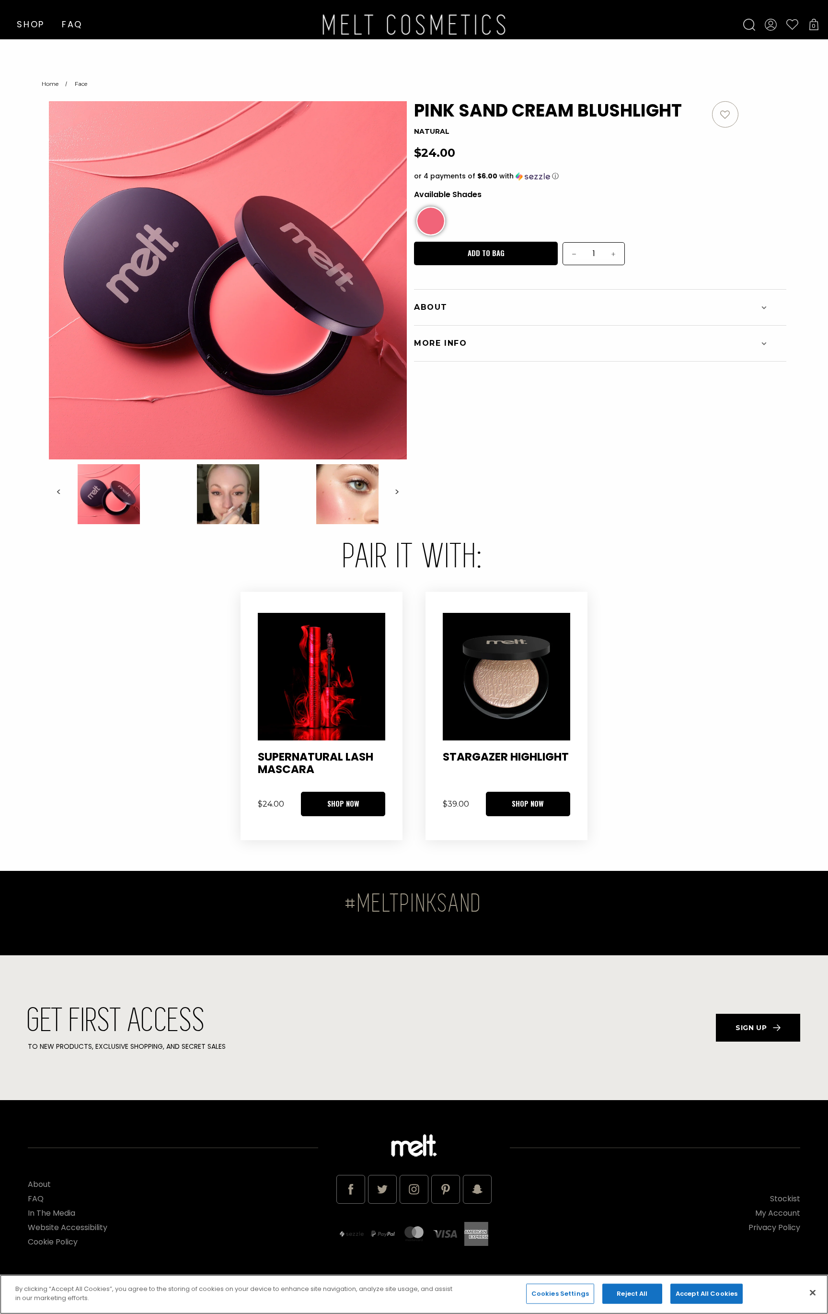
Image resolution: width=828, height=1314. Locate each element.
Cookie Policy (53, 1241)
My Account (777, 1213)
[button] (563, 176)
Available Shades (448, 194)
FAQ (72, 24)
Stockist (785, 1198)
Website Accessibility (67, 1227)
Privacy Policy (774, 1227)
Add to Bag (486, 252)
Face (81, 83)
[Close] (812, 1292)
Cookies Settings (560, 1293)
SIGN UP (751, 1027)
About (431, 307)
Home (50, 83)
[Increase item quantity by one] (614, 253)
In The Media (51, 1213)
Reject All (632, 1293)
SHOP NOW (343, 803)
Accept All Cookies (706, 1293)
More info (440, 343)
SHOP (31, 24)
